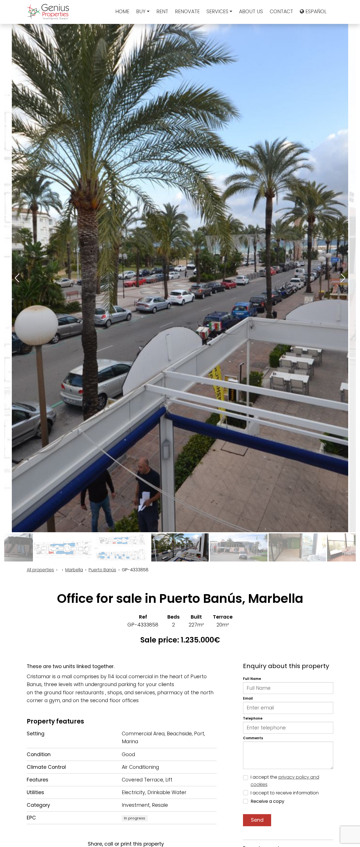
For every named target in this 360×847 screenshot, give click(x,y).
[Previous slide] (17, 278)
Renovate (187, 11)
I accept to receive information (285, 793)
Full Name (252, 679)
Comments (253, 738)
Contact (281, 11)
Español (315, 11)
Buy (140, 11)
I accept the (285, 781)
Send (257, 820)
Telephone (252, 718)
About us (251, 11)
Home (122, 11)
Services (217, 11)
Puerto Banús (102, 570)
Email (248, 698)
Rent (162, 11)
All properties (40, 570)
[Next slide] (342, 278)
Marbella (74, 570)
